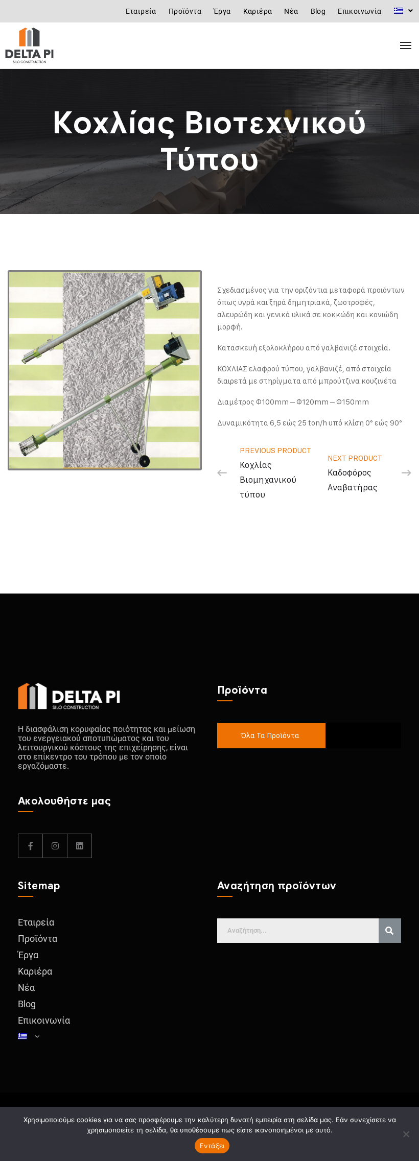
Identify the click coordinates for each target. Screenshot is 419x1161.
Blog (318, 11)
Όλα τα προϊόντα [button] (269, 735)
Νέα (291, 11)
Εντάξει (212, 1146)
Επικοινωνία (359, 11)
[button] (403, 10)
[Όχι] (406, 1134)
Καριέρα (257, 11)
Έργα (222, 11)
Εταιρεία (141, 11)
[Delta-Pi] (51, 45)
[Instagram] (55, 846)
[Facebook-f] (30, 846)
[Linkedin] (79, 846)
